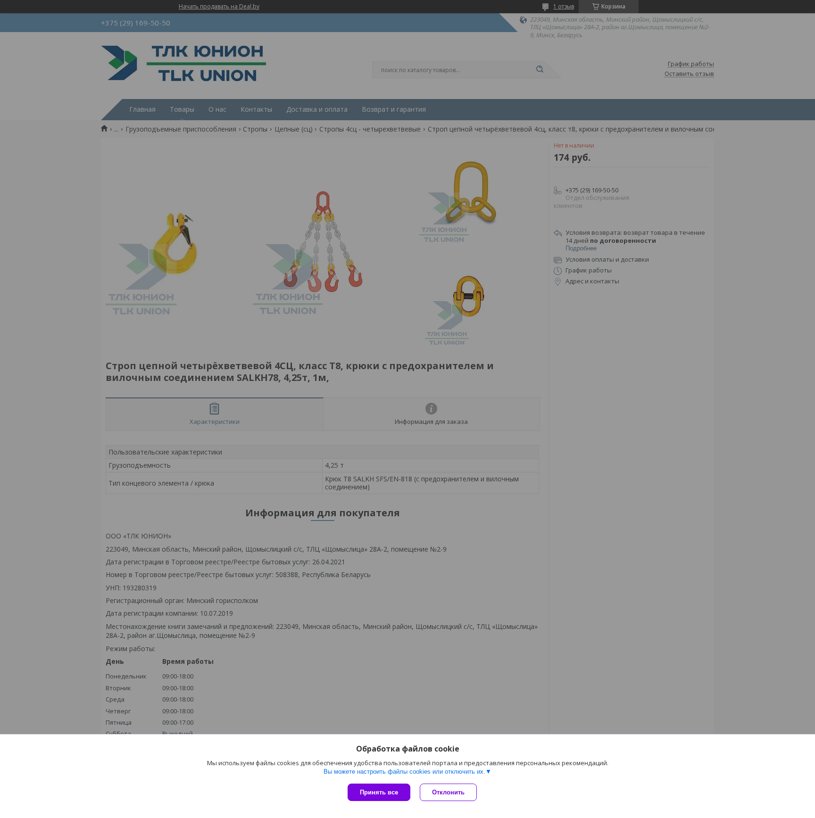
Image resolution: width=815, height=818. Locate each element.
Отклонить (448, 792)
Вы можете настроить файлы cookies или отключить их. (404, 771)
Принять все (379, 792)
